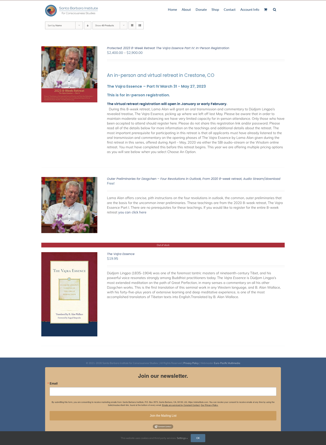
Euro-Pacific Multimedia (227, 363)
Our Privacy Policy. (209, 404)
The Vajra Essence (121, 254)
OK (198, 438)
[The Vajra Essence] (69, 254)
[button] (274, 9)
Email (54, 383)
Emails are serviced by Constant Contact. (181, 404)
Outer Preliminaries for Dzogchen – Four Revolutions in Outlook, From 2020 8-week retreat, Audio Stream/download (193, 179)
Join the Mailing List (163, 415)
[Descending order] (87, 25)
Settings (181, 438)
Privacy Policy (191, 363)
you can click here (132, 212)
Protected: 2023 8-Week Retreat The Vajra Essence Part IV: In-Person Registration (168, 48)
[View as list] (139, 25)
